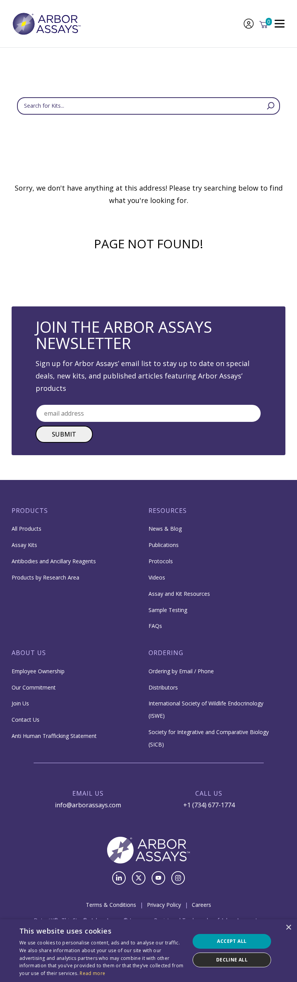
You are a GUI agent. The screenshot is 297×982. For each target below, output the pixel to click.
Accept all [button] (231, 941)
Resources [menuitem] (167, 510)
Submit (64, 434)
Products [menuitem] (30, 510)
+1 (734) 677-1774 (209, 805)
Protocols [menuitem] (160, 561)
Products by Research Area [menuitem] (45, 577)
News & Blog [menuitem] (165, 528)
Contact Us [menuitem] (25, 719)
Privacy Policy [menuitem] (164, 904)
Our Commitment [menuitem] (34, 687)
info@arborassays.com (88, 805)
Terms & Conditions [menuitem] (111, 904)
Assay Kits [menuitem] (24, 545)
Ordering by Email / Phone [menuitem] (181, 671)
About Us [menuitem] (29, 652)
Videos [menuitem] (156, 577)
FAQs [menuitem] (155, 625)
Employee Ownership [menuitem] (38, 671)
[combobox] (148, 106)
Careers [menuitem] (201, 904)
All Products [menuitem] (26, 528)
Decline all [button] (232, 959)
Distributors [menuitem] (163, 687)
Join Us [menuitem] (20, 703)
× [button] (288, 927)
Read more (92, 973)
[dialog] (148, 950)
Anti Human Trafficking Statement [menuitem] (54, 736)
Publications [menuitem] (163, 545)
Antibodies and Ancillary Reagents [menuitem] (54, 561)
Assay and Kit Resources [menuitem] (179, 593)
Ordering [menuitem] (165, 652)
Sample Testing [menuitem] (167, 610)
